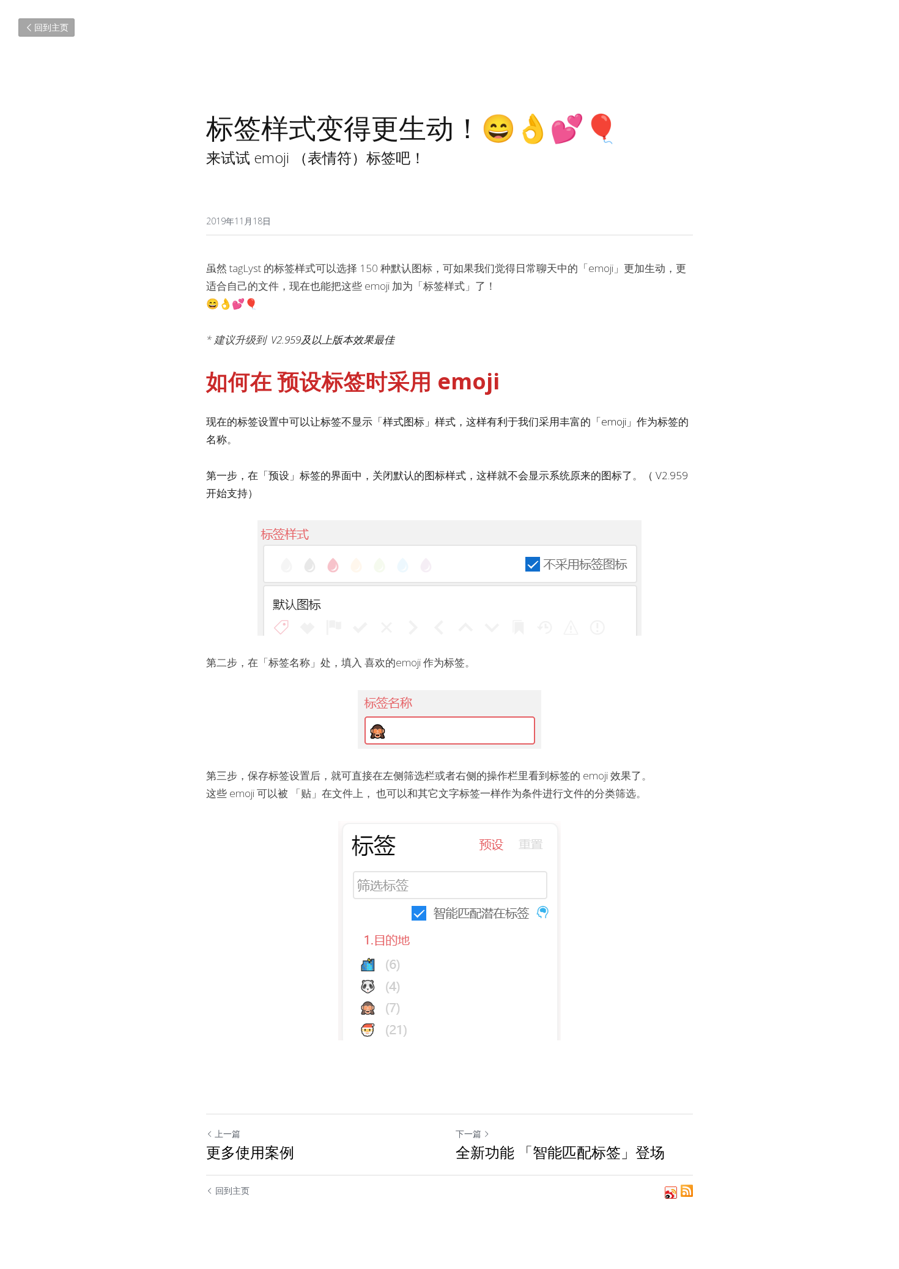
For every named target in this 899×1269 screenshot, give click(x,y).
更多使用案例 (250, 1152)
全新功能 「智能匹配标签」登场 (560, 1152)
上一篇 (227, 1133)
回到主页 (51, 27)
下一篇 (468, 1133)
